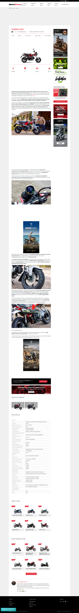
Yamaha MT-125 (28, 506)
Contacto (10, 601)
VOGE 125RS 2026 (29, 520)
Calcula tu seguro (43, 381)
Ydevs (26, 611)
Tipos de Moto (49, 4)
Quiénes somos (11, 603)
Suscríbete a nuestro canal (60, 101)
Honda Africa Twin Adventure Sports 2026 (44, 545)
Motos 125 (31, 603)
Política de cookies (66, 611)
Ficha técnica (28, 35)
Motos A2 (31, 606)
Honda (17, 8)
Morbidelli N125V (42, 506)
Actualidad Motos (32, 601)
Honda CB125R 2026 (16, 559)
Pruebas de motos (33, 4)
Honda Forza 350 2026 (43, 559)
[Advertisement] (39, 17)
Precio (13, 35)
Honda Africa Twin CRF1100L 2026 (31, 545)
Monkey (33, 95)
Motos (14, 8)
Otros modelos (48, 35)
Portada (10, 8)
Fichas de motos (25, 4)
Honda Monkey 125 (16, 544)
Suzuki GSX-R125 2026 (16, 506)
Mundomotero (65, 4)
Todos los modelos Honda (31, 573)
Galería (19, 35)
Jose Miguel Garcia (22, 581)
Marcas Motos (41, 4)
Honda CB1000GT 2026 (30, 559)
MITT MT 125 (41, 520)
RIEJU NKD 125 (15, 520)
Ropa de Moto (56, 4)
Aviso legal (59, 611)
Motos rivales (38, 35)
